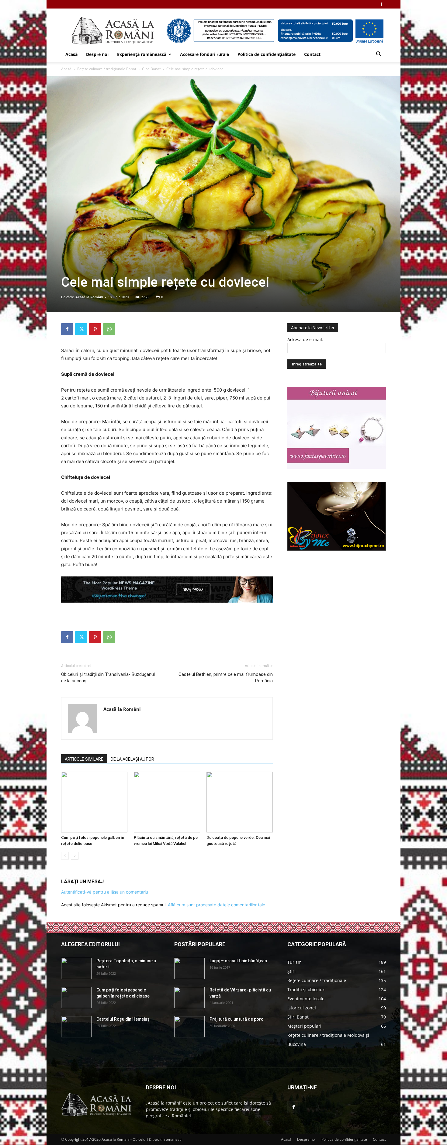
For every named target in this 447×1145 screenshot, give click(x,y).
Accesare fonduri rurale (204, 54)
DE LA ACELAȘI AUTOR (132, 759)
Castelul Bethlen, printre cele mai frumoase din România (225, 677)
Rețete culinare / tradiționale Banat (106, 68)
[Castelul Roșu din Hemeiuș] (76, 1026)
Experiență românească (141, 54)
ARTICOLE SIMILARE (84, 759)
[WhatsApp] (109, 329)
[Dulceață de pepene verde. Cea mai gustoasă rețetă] (239, 802)
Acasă (71, 54)
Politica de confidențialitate (266, 54)
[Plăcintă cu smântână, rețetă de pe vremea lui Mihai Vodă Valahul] (167, 802)
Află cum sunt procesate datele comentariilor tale (216, 904)
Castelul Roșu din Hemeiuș (123, 1019)
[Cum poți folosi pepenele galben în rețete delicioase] (94, 802)
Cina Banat (151, 68)
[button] (378, 55)
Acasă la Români (89, 297)
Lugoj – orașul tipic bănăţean (238, 960)
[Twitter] (81, 329)
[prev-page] (65, 856)
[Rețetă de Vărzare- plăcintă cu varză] (189, 997)
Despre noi (97, 54)
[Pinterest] (95, 329)
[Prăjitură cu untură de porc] (189, 1026)
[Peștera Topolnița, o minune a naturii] (76, 968)
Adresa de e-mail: (305, 339)
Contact (312, 54)
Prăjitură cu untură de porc (236, 1019)
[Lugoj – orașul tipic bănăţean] (189, 968)
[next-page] (74, 856)
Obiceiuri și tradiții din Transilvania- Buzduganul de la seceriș (108, 677)
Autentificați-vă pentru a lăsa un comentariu (104, 891)
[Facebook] (381, 4)
